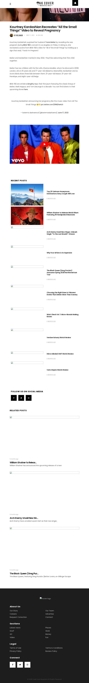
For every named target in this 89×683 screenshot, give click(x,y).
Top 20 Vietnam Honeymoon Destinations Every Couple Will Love (61, 192)
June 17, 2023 (30, 35)
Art (11, 634)
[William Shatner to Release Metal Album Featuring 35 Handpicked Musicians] (27, 216)
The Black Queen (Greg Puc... (24, 573)
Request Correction (18, 617)
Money (48, 634)
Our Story (14, 610)
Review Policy (51, 651)
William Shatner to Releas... (23, 462)
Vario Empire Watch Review (57, 370)
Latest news (15, 627)
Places (48, 627)
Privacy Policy (15, 651)
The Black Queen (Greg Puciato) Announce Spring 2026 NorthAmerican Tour (62, 272)
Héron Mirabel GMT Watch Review (60, 354)
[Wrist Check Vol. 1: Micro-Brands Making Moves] (27, 318)
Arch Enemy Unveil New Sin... (24, 518)
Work (47, 631)
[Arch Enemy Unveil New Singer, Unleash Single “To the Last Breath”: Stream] (27, 235)
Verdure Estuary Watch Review (59, 337)
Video (12, 637)
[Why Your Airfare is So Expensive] (27, 254)
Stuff (12, 631)
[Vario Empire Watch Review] (27, 372)
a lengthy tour (32, 84)
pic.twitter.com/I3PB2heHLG (52, 104)
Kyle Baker (18, 35)
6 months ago (51, 198)
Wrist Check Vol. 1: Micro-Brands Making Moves (62, 315)
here (26, 89)
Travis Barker (50, 42)
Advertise (49, 614)
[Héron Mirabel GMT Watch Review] (27, 356)
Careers (13, 614)
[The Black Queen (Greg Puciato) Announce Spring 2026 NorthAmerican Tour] (27, 274)
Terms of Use (15, 648)
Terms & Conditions (54, 648)
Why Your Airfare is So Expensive (59, 253)
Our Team (49, 610)
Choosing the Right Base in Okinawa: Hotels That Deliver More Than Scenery (62, 293)
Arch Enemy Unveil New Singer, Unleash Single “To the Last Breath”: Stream (62, 233)
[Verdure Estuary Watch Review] (27, 339)
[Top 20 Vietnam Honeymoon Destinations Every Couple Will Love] (27, 194)
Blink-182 (26, 45)
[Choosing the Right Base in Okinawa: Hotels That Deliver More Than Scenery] (27, 296)
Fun (46, 637)
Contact (49, 617)
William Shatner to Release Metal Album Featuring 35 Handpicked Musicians (62, 213)
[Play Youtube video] (44, 144)
